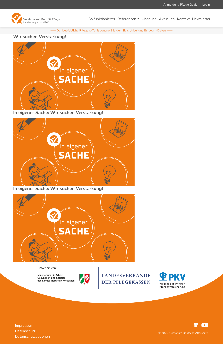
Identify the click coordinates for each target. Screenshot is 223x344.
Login (206, 5)
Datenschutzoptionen (32, 336)
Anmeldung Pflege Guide (180, 5)
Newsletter (201, 18)
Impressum (24, 325)
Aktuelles (167, 18)
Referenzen (126, 18)
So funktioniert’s (101, 18)
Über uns (149, 18)
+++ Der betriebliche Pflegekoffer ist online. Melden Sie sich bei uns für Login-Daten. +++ (111, 30)
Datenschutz (25, 331)
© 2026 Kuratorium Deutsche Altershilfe (183, 333)
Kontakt (183, 18)
